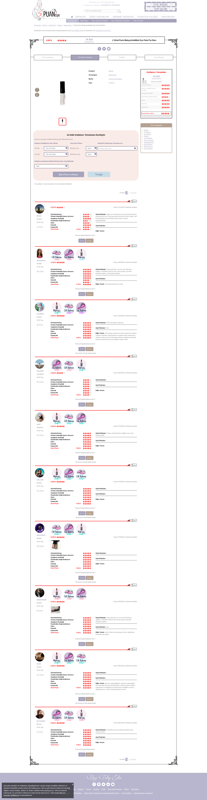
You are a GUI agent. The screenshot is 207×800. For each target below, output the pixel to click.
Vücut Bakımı (148, 138)
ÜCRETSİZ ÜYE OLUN (103, 30)
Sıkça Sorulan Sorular (115, 789)
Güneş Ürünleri (149, 140)
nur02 (39, 424)
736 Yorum (40, 491)
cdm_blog (40, 480)
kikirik (39, 664)
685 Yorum (40, 382)
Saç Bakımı (147, 134)
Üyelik (103, 789)
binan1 (39, 216)
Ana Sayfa (37, 25)
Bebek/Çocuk (148, 146)
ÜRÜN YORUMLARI (99, 17)
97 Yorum (40, 732)
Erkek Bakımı (148, 144)
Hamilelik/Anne (149, 142)
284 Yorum (40, 271)
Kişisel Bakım (148, 148)
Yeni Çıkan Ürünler (100, 21)
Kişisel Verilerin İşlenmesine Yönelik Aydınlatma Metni (101, 793)
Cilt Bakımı (147, 132)
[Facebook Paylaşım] (99, 49)
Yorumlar (96, 789)
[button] (160, 4)
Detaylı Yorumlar (156, 81)
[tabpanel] (62, 92)
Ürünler (44, 25)
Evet (82, 240)
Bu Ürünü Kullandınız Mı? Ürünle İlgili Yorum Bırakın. (156, 116)
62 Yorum (40, 610)
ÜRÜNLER (80, 17)
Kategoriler (72, 21)
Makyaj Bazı (68, 25)
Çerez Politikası (126, 793)
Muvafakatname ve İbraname (143, 793)
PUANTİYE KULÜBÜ (147, 17)
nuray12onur (41, 535)
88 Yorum (40, 324)
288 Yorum (40, 546)
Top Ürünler (138, 21)
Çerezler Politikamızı (11, 795)
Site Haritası (135, 789)
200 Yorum (40, 435)
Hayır (89, 240)
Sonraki (133, 193)
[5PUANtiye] (94, 784)
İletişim (126, 789)
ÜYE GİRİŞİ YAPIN (77, 30)
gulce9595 (40, 371)
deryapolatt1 (41, 721)
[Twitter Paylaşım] (104, 49)
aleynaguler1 (41, 260)
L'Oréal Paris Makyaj (115, 79)
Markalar (84, 21)
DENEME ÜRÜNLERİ (123, 17)
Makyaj (60, 25)
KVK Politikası (77, 793)
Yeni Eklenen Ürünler (120, 21)
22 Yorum (40, 227)
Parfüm (146, 136)
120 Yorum (40, 675)
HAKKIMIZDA (168, 17)
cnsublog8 (40, 314)
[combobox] (117, 148)
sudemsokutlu (41, 599)
